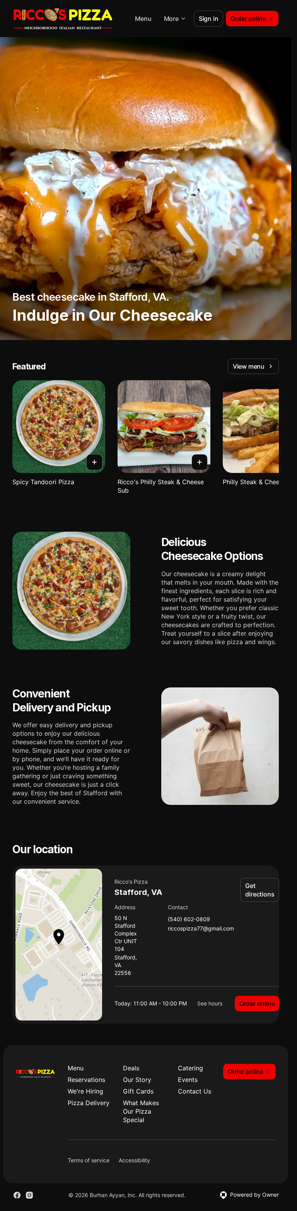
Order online (257, 1003)
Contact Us (194, 1091)
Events (188, 1079)
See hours (209, 1003)
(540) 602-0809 (189, 919)
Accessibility (134, 1160)
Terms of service (88, 1160)
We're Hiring (85, 1091)
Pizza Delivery (88, 1103)
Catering (190, 1068)
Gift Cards (138, 1091)
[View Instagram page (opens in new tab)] (29, 1195)
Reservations (86, 1079)
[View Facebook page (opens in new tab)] (17, 1195)
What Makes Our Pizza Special (141, 1111)
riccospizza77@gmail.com (201, 928)
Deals (131, 1068)
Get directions (259, 890)
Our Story (137, 1079)
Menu (143, 18)
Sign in (208, 18)
